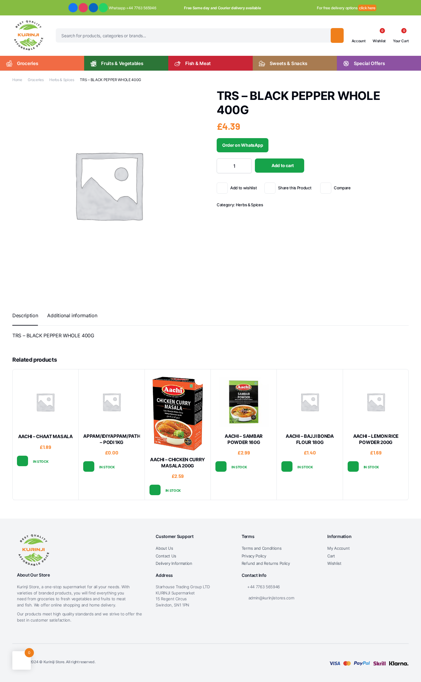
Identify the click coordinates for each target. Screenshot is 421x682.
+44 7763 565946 (263, 586)
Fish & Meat (198, 63)
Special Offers (369, 63)
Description (25, 315)
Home (17, 79)
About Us (164, 548)
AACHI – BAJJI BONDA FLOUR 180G (309, 439)
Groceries (27, 63)
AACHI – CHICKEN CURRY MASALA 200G (177, 463)
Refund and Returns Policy (266, 563)
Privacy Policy (254, 555)
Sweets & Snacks (289, 63)
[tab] (25, 315)
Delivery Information (174, 563)
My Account (338, 548)
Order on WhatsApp (242, 145)
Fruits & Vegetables (122, 63)
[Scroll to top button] (407, 668)
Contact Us (166, 555)
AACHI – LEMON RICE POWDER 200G (376, 439)
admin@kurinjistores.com (271, 597)
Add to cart (283, 165)
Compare (342, 187)
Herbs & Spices (61, 79)
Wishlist (334, 563)
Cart (331, 555)
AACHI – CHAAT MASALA (45, 436)
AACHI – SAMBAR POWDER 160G (244, 439)
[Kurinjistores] (28, 35)
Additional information (72, 315)
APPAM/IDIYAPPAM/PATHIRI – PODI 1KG (114, 439)
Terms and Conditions (262, 548)
